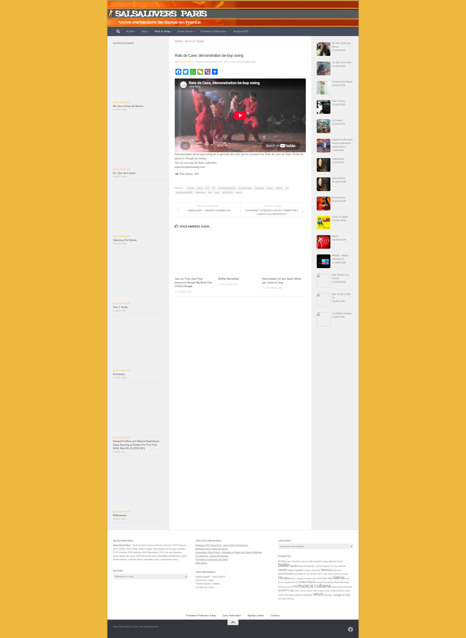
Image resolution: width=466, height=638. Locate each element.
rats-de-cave (227, 192)
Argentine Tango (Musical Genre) (328, 561)
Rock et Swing (162, 31)
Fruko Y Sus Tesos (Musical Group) (332, 574)
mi (295, 586)
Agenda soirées (256, 615)
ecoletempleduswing (227, 188)
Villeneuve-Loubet (205, 580)
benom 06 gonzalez (306, 566)
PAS (350, 587)
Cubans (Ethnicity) (312, 570)
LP (297, 582)
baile (283, 565)
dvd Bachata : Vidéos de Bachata (212, 556)
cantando (342, 566)
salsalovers (186, 62)
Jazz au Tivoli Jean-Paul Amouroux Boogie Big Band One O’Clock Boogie (193, 282)
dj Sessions (336, 570)
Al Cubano (119, 374)
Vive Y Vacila (120, 307)
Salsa (144, 31)
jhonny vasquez (297, 578)
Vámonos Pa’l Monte (125, 240)
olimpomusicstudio (339, 587)
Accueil (130, 31)
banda (293, 565)
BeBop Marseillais (228, 278)
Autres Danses (185, 31)
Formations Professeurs (213, 31)
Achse (282, 561)
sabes (297, 591)
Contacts (275, 615)
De (214, 188)
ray (291, 590)
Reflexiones (119, 515)
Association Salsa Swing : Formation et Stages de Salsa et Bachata (229, 552)
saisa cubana (306, 591)
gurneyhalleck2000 (184, 192)
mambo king (322, 582)
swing (199, 188)
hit (280, 578)
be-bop (191, 188)
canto (282, 570)
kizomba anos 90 (311, 578)
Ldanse (279, 188)
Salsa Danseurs (121, 102)
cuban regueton (295, 570)
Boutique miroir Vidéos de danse (212, 549)
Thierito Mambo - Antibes (208, 583)
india (286, 578)
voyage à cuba (341, 594)
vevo (318, 594)
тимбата (290, 599)
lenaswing (259, 188)
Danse (179, 41)
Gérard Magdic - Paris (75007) (211, 577)
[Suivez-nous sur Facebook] (350, 629)
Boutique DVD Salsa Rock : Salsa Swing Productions (222, 545)
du (287, 188)
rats (209, 192)
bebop (239, 192)
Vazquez (308, 595)
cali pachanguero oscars (326, 566)
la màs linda (326, 578)
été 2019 (282, 599)
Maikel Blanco (307, 582)
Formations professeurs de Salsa (212, 559)
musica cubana (314, 586)
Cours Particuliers (231, 615)
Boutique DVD (240, 31)
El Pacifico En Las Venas (305, 574)
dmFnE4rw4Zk (285, 573)
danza (326, 570)
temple (270, 188)
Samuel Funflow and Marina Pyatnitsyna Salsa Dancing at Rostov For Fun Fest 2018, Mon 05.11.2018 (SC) (136, 444)
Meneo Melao (334, 582)
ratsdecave (200, 192)
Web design (201, 563)
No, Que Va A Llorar (124, 173)
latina (338, 577)
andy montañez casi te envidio (299, 561)
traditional (299, 595)
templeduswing (245, 188)
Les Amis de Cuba (205, 587)
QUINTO (283, 590)
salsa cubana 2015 (321, 591)
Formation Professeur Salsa (201, 615)
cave (217, 192)
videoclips (327, 595)
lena (207, 188)
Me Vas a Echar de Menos (128, 106)
